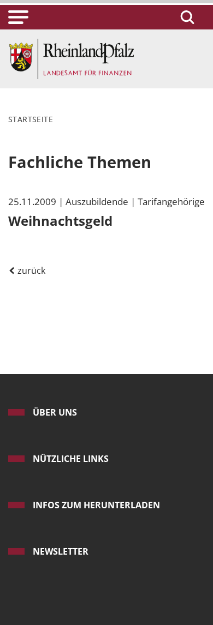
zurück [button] (30, 271)
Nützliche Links (71, 458)
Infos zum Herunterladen (96, 505)
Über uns (55, 412)
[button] (18, 17)
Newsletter (60, 551)
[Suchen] (186, 17)
